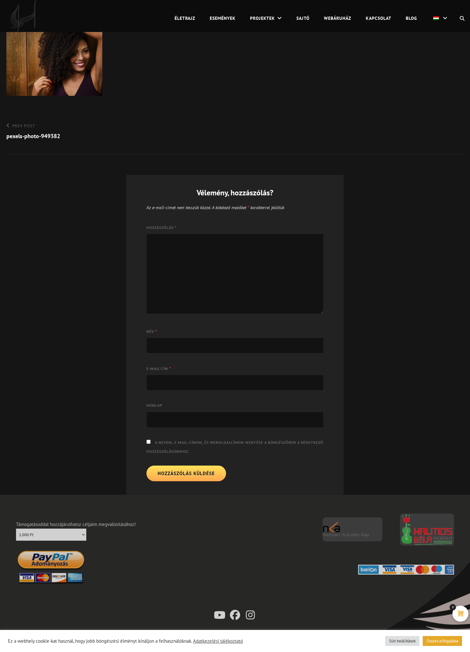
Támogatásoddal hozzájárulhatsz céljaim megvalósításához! (76, 524)
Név (151, 331)
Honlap (154, 405)
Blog (411, 18)
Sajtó (302, 18)
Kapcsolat (378, 18)
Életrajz (185, 18)
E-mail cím (158, 368)
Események (223, 18)
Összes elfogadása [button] (442, 641)
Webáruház (337, 18)
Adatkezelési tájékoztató (218, 641)
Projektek (262, 18)
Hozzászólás (161, 227)
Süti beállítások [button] (402, 641)
